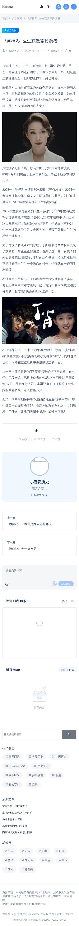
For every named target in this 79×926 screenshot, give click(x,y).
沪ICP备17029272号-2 (53, 919)
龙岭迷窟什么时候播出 (14, 806)
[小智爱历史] (40, 466)
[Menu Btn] (66, 7)
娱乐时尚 (11, 30)
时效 (71, 669)
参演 (24, 439)
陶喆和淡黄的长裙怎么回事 (17, 832)
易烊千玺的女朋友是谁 (14, 825)
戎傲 (57, 439)
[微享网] (7, 6)
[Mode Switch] (48, 6)
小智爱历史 (12, 51)
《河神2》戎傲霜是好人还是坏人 (29, 524)
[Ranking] (41, 6)
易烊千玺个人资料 (12, 819)
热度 (63, 669)
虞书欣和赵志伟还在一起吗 (17, 812)
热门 (64, 601)
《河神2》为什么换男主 (23, 549)
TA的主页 (39, 495)
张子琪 (41, 439)
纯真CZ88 (29, 904)
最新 (73, 601)
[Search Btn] (58, 7)
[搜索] (69, 734)
